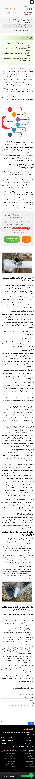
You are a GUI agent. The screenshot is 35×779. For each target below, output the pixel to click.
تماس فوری (26, 239)
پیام (33, 703)
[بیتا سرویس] (28, 10)
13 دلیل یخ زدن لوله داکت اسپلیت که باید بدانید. (17, 49)
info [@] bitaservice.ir (20, 747)
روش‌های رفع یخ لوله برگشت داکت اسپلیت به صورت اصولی (17, 59)
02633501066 (9, 13)
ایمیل (32, 697)
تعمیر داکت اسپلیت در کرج (12, 239)
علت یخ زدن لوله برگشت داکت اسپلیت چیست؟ (18, 44)
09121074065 (9, 9)
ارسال (31, 723)
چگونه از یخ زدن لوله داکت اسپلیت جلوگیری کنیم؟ (17, 54)
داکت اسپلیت (22, 69)
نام (33, 692)
